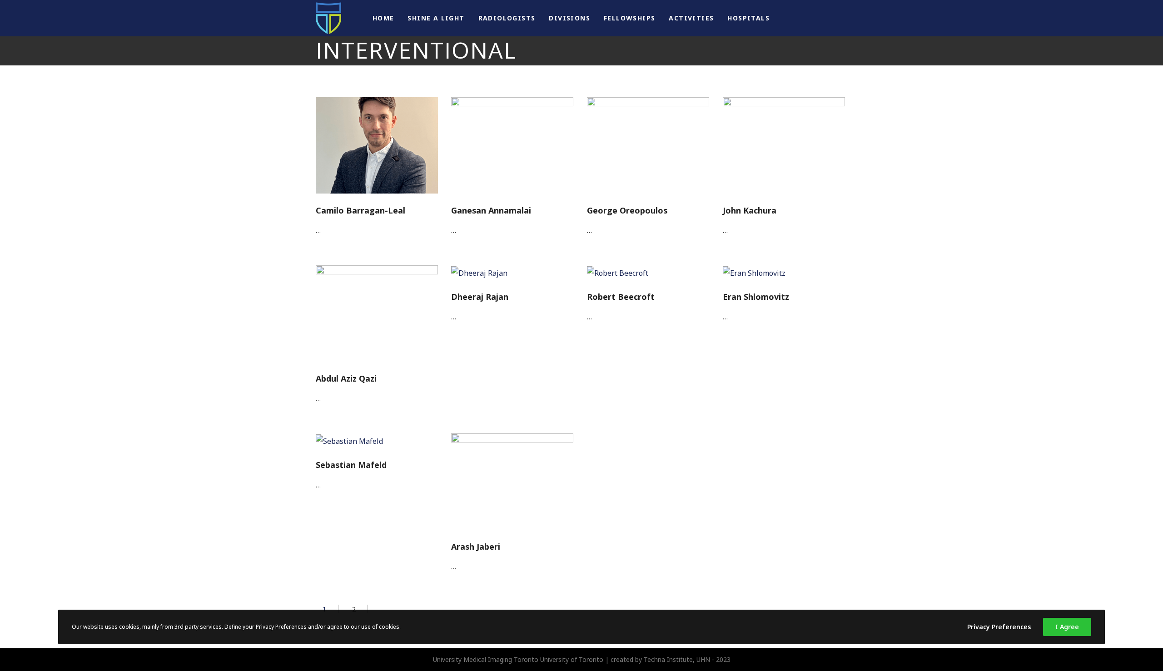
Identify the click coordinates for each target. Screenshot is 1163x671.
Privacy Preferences (999, 626)
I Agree (1067, 626)
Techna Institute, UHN (677, 659)
